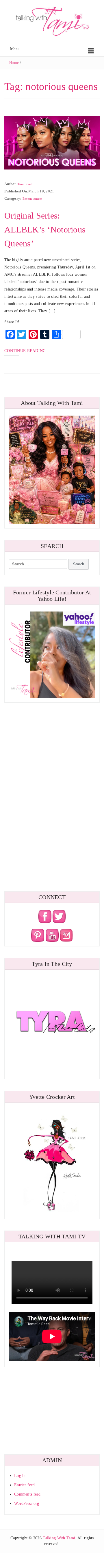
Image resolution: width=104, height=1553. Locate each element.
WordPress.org (26, 1503)
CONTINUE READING (25, 351)
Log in (20, 1475)
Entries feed (24, 1485)
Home (14, 62)
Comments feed (27, 1494)
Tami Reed (25, 184)
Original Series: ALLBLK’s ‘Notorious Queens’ (45, 229)
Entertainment (32, 198)
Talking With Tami (59, 1538)
